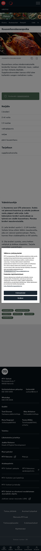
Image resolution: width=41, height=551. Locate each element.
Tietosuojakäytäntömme (22, 271)
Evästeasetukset (20, 293)
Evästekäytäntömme (9, 271)
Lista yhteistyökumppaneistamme (13, 286)
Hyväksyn (20, 298)
